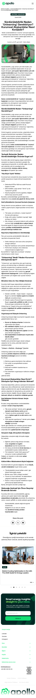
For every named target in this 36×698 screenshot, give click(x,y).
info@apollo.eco (5, 666)
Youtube (4, 636)
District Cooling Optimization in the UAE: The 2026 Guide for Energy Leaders (17, 572)
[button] (13, 523)
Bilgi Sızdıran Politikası (11, 682)
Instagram (5, 639)
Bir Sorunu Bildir (24, 682)
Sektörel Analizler (5, 9)
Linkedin (4, 633)
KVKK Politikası (22, 678)
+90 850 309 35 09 (6, 669)
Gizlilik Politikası (11, 678)
